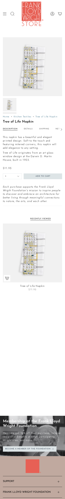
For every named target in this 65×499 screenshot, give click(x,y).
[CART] (60, 14)
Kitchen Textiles (22, 116)
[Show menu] (4, 14)
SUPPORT (8, 481)
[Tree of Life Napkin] (32, 252)
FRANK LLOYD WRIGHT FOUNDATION (27, 492)
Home (6, 116)
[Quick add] (7, 278)
